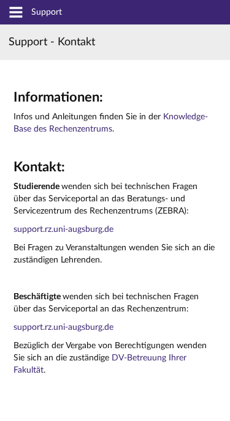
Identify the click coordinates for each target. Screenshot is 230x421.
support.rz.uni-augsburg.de (63, 229)
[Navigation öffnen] (16, 13)
